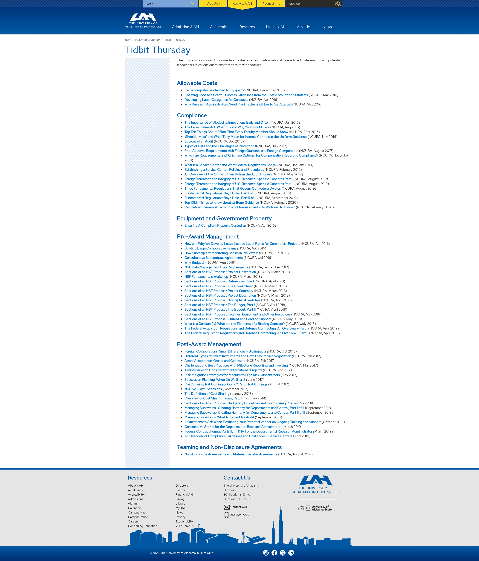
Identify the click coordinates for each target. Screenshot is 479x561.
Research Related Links (140, 124)
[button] (167, 76)
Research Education (138, 138)
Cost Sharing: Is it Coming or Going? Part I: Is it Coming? (226, 384)
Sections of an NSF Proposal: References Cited (219, 281)
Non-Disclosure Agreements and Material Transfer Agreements (230, 454)
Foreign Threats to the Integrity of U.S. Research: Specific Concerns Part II (239, 184)
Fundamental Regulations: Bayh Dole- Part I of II (220, 193)
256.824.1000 (239, 515)
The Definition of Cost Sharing (206, 393)
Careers (133, 521)
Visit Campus (184, 526)
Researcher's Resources (141, 102)
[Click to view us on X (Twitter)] (283, 552)
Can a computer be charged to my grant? (214, 90)
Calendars (134, 508)
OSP (128, 68)
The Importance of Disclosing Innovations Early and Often (227, 122)
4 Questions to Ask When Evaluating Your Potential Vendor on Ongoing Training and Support (252, 422)
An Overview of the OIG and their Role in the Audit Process (228, 174)
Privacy (180, 517)
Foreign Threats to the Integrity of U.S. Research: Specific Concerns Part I (238, 179)
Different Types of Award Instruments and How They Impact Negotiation (237, 356)
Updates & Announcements (143, 160)
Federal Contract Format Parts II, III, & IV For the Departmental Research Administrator (248, 431)
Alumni (133, 503)
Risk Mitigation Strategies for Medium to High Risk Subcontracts (232, 375)
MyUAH (181, 508)
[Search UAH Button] (337, 4)
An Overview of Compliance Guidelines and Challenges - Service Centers (238, 436)
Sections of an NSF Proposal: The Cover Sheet (218, 286)
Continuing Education (142, 526)
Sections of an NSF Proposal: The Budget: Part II (220, 309)
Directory (182, 486)
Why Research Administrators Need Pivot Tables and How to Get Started (238, 104)
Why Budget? (194, 262)
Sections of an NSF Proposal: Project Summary (218, 291)
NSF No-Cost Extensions (203, 389)
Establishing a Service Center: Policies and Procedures (224, 169)
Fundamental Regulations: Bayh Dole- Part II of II (220, 198)
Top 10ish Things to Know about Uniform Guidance (221, 202)
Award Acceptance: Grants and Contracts (214, 360)
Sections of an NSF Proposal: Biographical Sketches (222, 300)
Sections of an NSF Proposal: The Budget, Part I (220, 305)
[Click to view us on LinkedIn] (291, 552)
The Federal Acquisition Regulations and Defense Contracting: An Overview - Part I (245, 328)
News (179, 512)
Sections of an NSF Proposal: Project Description (220, 272)
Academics (135, 490)
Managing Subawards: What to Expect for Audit (219, 417)
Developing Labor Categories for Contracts (216, 99)
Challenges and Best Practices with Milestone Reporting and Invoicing (236, 365)
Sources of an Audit (198, 141)
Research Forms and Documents (146, 117)
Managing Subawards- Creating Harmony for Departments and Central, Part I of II (244, 408)
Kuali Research (135, 84)
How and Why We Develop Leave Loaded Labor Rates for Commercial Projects (242, 243)
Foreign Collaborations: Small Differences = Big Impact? (225, 351)
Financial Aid (184, 494)
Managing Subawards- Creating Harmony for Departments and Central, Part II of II (244, 412)
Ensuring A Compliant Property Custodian (215, 225)
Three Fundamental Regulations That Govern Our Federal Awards (232, 188)
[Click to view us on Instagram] (266, 552)
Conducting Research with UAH (146, 77)
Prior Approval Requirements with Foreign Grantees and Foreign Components (241, 150)
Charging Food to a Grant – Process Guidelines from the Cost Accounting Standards (246, 95)
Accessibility (136, 494)
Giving (180, 499)
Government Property (140, 109)
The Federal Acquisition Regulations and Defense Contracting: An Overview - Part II (246, 333)
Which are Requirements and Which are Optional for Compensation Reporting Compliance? (251, 155)
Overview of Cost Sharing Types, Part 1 (213, 398)
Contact (131, 167)
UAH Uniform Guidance (141, 145)
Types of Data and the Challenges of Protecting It (220, 146)
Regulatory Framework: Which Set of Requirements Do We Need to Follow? (239, 207)
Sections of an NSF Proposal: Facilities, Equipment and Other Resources (237, 314)
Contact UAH (239, 507)
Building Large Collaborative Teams (210, 248)
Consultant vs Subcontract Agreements (213, 257)
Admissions (135, 499)
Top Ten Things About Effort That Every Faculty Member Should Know (236, 132)
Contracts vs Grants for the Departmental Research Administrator (233, 426)
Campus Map (137, 512)
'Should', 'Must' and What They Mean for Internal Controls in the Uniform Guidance (245, 136)
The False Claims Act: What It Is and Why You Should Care (226, 127)
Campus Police (138, 517)
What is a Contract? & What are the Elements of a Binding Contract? (234, 323)
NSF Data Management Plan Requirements (216, 267)
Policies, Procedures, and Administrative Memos (141, 93)
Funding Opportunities (140, 131)
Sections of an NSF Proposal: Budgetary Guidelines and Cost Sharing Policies (241, 403)
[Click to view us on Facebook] (274, 552)
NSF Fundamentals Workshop (206, 276)
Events (180, 490)
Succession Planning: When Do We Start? (214, 379)
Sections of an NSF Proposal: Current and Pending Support (227, 319)
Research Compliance (140, 152)
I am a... (150, 4)
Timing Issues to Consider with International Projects (223, 370)
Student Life (184, 521)
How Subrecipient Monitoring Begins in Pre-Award (221, 253)
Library (180, 503)
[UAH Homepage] (144, 20)
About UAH (135, 486)
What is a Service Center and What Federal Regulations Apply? (230, 165)
